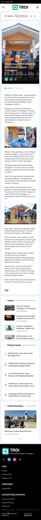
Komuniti (9, 59)
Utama (9, 88)
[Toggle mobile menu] (37, 7)
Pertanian (20, 59)
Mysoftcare (28, 515)
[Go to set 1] (18, 439)
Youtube (4, 471)
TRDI (8, 514)
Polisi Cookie (6, 506)
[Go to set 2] (20, 439)
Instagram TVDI (7, 478)
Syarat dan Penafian (8, 499)
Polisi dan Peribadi (8, 503)
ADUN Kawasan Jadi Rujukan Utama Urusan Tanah (21, 16)
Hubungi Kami (6, 488)
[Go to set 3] (22, 439)
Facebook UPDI (7, 474)
